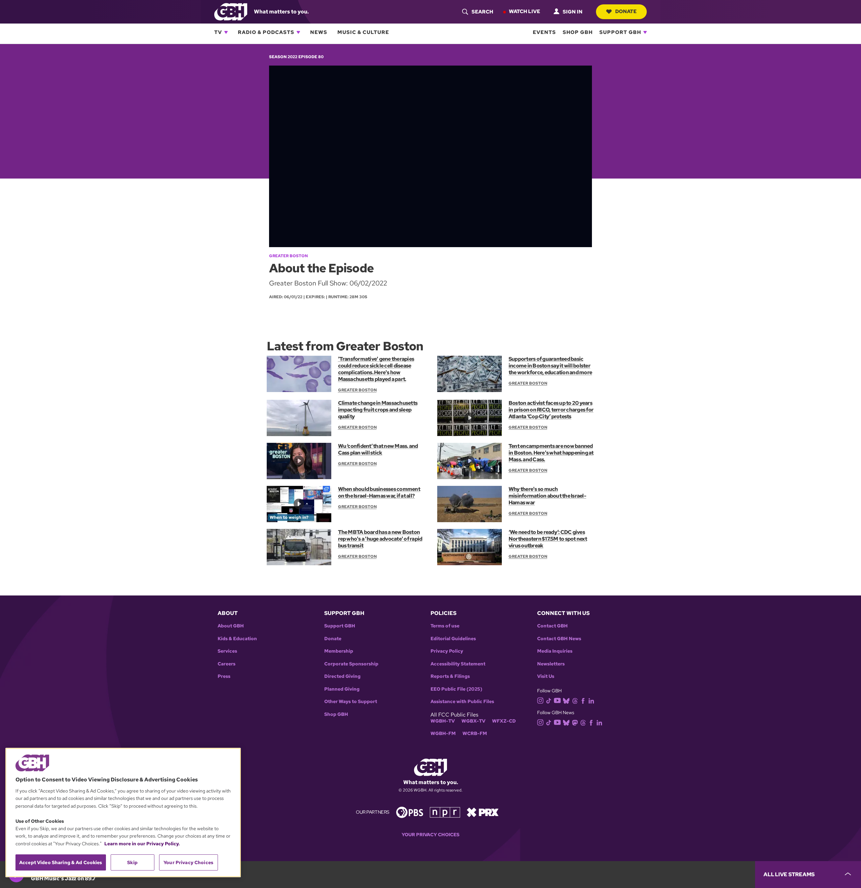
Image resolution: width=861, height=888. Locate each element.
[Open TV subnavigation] (226, 32)
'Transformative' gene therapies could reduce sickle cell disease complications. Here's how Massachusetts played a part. (376, 369)
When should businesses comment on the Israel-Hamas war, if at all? (379, 492)
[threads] (575, 700)
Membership (338, 651)
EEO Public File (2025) (456, 689)
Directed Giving (342, 676)
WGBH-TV (442, 721)
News (318, 32)
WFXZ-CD (504, 721)
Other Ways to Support (350, 701)
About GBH (231, 626)
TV (218, 32)
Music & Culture (363, 32)
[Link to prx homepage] (482, 811)
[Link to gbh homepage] (230, 11)
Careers (226, 664)
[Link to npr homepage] (445, 811)
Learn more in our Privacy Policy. (142, 844)
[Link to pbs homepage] (409, 811)
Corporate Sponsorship (351, 664)
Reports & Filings (450, 676)
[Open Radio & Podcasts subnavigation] (298, 32)
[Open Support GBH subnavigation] (645, 32)
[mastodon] (575, 722)
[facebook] (583, 700)
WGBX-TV (473, 721)
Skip (132, 862)
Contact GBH (552, 626)
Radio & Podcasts (266, 32)
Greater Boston (288, 256)
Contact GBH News (559, 639)
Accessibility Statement (457, 664)
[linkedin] (591, 700)
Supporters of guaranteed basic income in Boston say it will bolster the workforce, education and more (550, 365)
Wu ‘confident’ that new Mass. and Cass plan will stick (378, 449)
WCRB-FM (474, 733)
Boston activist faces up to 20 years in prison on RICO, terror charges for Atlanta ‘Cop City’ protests (551, 409)
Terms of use (444, 626)
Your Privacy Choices (430, 835)
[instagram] (540, 699)
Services (227, 651)
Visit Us (545, 676)
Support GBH (620, 32)
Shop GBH (578, 32)
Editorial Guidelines (453, 639)
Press (224, 676)
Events (544, 32)
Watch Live (524, 11)
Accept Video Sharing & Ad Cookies (60, 862)
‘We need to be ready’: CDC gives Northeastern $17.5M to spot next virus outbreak (548, 539)
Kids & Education (237, 639)
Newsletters (551, 664)
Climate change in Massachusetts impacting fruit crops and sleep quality (378, 409)
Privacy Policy (446, 651)
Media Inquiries (554, 651)
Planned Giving (342, 689)
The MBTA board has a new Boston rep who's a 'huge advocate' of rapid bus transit (380, 539)
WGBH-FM (443, 733)
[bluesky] (566, 700)
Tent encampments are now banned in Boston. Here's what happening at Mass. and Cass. (551, 452)
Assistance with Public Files (462, 701)
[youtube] (557, 699)
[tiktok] (549, 700)
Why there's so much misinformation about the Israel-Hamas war (547, 496)
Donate (626, 11)
